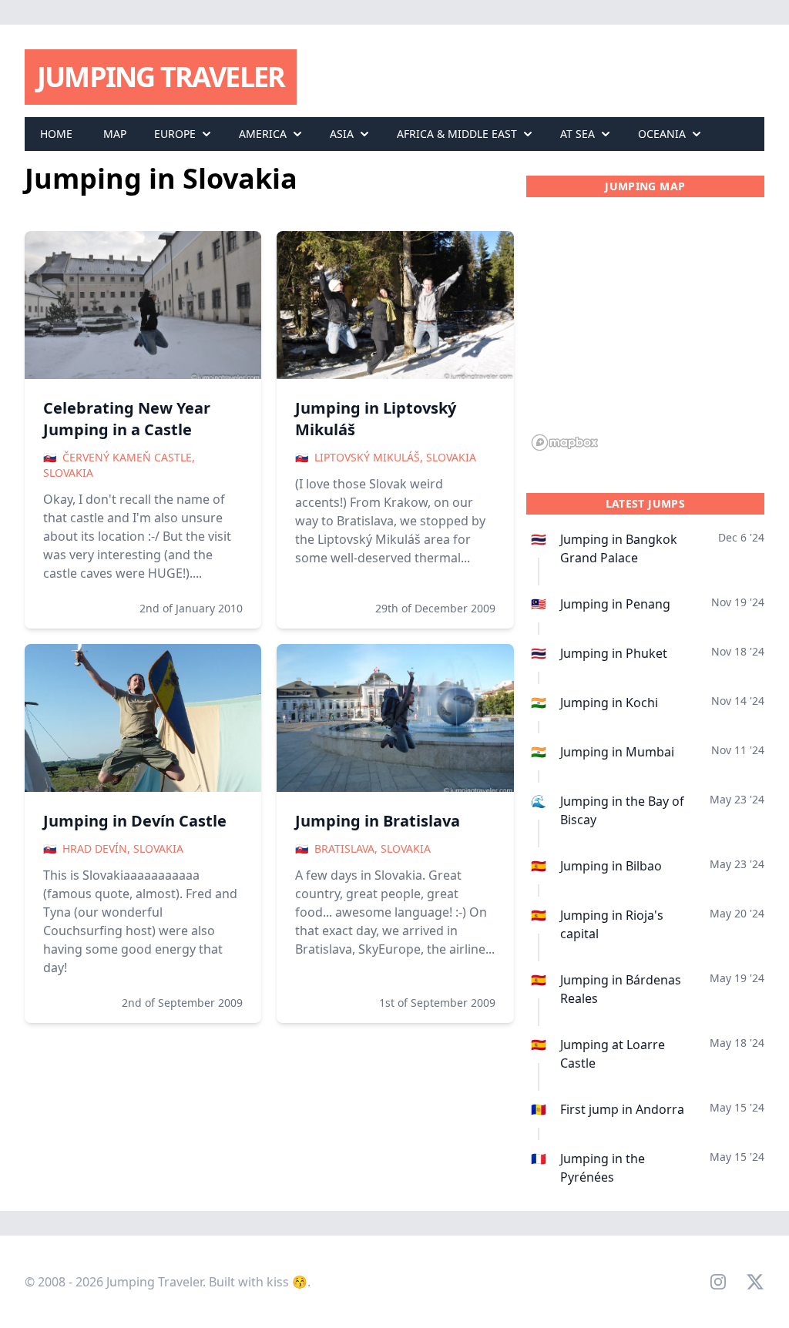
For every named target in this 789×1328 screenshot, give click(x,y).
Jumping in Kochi (609, 702)
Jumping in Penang (615, 603)
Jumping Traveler (160, 77)
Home (56, 133)
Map (114, 133)
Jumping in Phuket (613, 653)
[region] (645, 333)
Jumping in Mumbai (617, 751)
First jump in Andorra (622, 1109)
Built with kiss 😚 (258, 1281)
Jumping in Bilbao (611, 865)
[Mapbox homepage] (565, 442)
